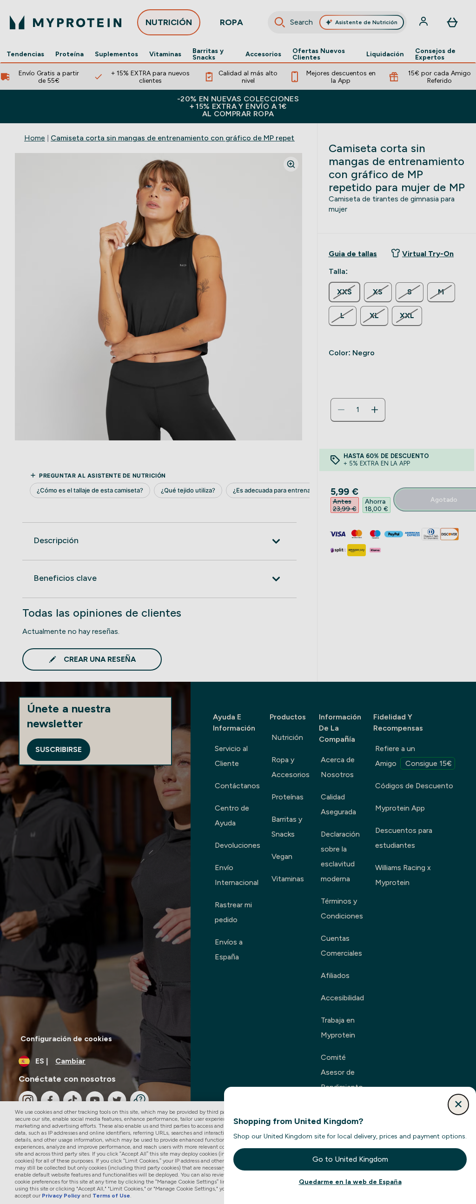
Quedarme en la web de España (350, 1181)
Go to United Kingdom (350, 1159)
